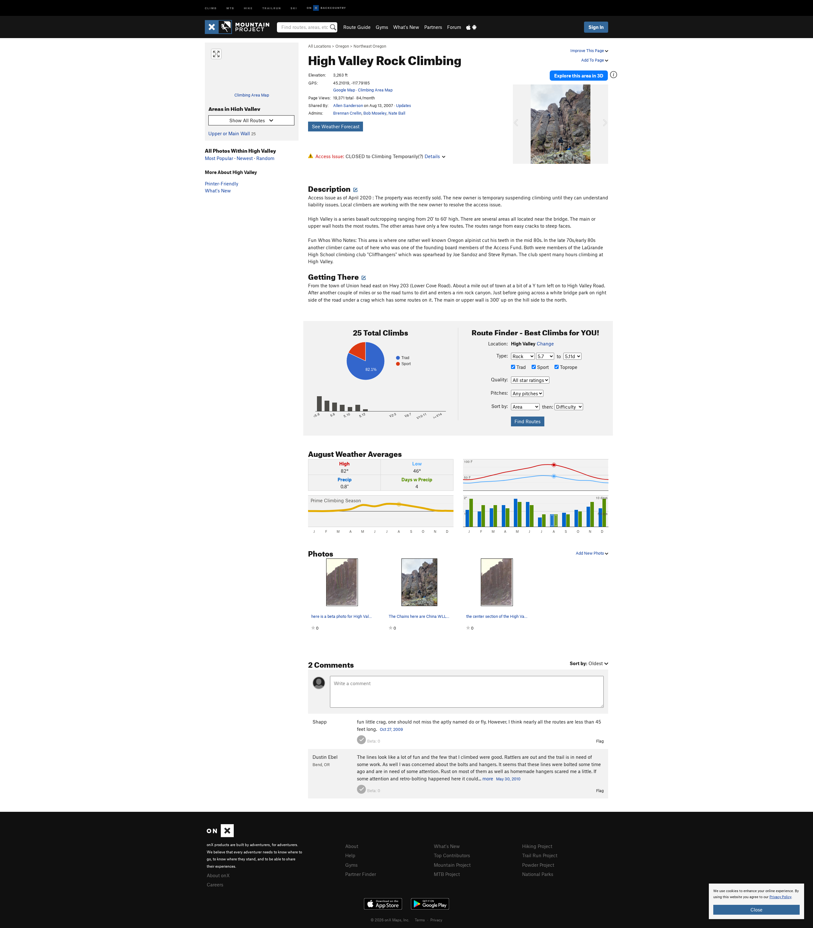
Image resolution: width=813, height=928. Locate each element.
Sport (542, 367)
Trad (520, 367)
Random (265, 158)
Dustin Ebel (325, 757)
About (351, 846)
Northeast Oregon (369, 46)
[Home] (240, 27)
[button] (519, 124)
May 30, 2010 (508, 778)
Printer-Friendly (221, 183)
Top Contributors (452, 855)
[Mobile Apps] (471, 27)
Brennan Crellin (347, 113)
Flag (600, 741)
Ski (294, 8)
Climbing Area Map (251, 94)
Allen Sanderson (348, 105)
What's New (406, 27)
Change (545, 343)
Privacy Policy (780, 897)
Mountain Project (452, 865)
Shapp (319, 721)
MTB (230, 8)
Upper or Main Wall (229, 133)
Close (756, 909)
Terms (420, 920)
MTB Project (447, 874)
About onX (218, 875)
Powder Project (538, 865)
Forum (454, 27)
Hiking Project (537, 846)
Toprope (568, 367)
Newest (245, 158)
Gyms (382, 27)
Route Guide (357, 27)
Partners (433, 27)
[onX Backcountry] (326, 8)
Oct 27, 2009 (391, 729)
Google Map (344, 89)
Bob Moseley (374, 113)
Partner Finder (360, 874)
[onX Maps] (220, 835)
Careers (215, 884)
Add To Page (593, 60)
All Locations (319, 46)
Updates (403, 105)
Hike (248, 8)
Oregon (342, 46)
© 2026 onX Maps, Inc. (390, 920)
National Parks (537, 874)
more (487, 778)
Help (350, 855)
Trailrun (271, 8)
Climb (211, 8)
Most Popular (219, 158)
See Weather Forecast (335, 126)
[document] (756, 901)
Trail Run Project (539, 855)
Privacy (436, 920)
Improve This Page (587, 50)
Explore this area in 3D (578, 75)
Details (432, 156)
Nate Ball (396, 113)
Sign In (596, 27)
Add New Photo (590, 553)
